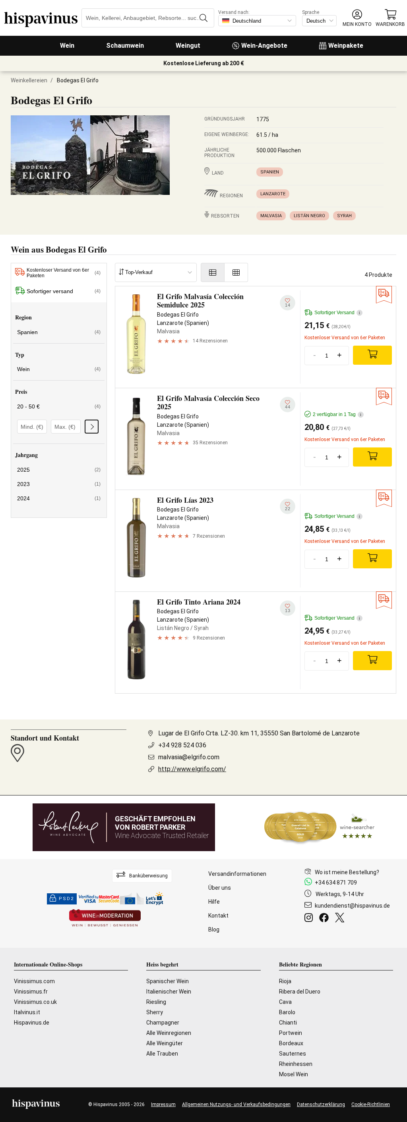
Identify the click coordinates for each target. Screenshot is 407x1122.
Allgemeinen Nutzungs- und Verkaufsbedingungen (236, 1104)
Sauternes (292, 1053)
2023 (59, 484)
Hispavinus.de (31, 1022)
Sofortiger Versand (337, 312)
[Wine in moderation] (105, 918)
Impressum (163, 1104)
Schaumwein (125, 45)
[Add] (372, 355)
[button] (357, 18)
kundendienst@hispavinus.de (352, 905)
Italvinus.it (27, 1012)
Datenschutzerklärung (321, 1104)
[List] (213, 272)
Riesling (156, 1002)
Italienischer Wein (168, 991)
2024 (59, 498)
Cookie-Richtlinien (370, 1104)
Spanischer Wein (167, 981)
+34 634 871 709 (336, 882)
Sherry (154, 1012)
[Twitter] (341, 919)
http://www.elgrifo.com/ (192, 769)
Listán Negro (309, 215)
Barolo (287, 1012)
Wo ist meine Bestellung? (347, 872)
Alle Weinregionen (168, 1033)
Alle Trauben (162, 1053)
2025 (59, 470)
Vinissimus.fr (31, 991)
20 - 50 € (59, 406)
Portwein (290, 1033)
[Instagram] (310, 919)
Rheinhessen (295, 1064)
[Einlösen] (92, 427)
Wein (67, 45)
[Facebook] (325, 919)
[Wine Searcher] (319, 827)
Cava (285, 1002)
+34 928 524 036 (182, 745)
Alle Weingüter (164, 1043)
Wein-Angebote (264, 45)
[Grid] (236, 272)
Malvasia (271, 215)
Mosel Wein (293, 1074)
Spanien (269, 172)
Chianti (288, 1022)
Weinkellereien (29, 80)
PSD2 (66, 898)
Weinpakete (345, 45)
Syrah (344, 215)
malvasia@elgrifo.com (188, 757)
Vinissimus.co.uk (35, 1002)
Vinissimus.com (34, 981)
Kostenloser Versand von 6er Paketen (64, 272)
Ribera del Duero (299, 991)
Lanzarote (272, 193)
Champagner (162, 1022)
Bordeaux (291, 1043)
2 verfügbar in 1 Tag (337, 414)
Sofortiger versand (64, 291)
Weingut (188, 45)
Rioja (285, 981)
